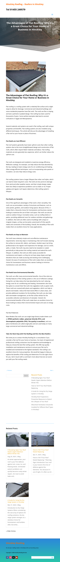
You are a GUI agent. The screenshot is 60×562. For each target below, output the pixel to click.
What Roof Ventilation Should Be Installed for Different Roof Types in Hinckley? (42, 407)
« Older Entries (11, 531)
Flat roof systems (11, 145)
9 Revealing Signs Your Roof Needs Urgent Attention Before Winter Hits (41, 380)
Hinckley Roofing (27, 338)
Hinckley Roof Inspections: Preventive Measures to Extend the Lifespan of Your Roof (41, 399)
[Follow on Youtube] (16, 557)
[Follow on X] (13, 557)
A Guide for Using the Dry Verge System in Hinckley (16, 501)
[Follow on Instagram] (10, 557)
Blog (19, 456)
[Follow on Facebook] (7, 557)
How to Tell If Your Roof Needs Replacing (40, 451)
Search (26, 375)
